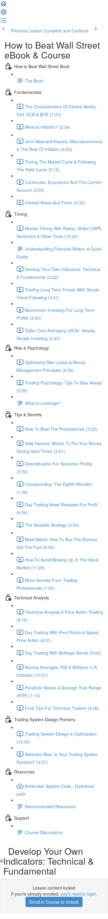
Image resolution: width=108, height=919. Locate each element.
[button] (3, 5)
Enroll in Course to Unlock (54, 902)
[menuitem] (3, 14)
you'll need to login (78, 894)
